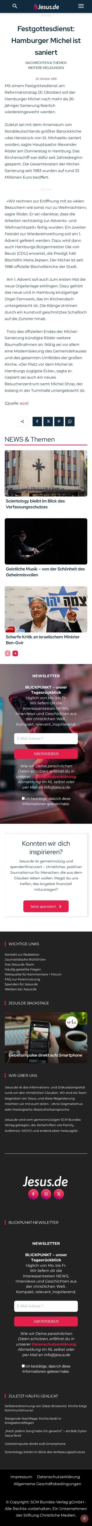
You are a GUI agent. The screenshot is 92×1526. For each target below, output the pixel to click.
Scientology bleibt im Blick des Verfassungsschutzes (45, 1452)
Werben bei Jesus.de (21, 989)
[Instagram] (46, 1194)
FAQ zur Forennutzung (22, 979)
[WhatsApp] (70, 421)
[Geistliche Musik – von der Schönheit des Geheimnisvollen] (46, 541)
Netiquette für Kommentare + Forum (33, 974)
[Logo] (40, 1181)
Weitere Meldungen (46, 68)
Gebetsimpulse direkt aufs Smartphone (45, 1055)
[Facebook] (37, 421)
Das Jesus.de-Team (19, 964)
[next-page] (15, 653)
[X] (48, 421)
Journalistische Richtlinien (25, 959)
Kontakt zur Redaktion (22, 954)
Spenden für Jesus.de (21, 984)
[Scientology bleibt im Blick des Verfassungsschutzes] (46, 473)
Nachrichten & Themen (46, 63)
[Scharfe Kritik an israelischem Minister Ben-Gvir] (46, 609)
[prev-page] (8, 653)
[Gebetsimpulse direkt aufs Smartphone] (46, 1037)
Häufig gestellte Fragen (23, 969)
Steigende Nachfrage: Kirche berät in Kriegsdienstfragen (33, 1421)
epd (23, 403)
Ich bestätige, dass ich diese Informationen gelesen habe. (46, 801)
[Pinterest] (59, 421)
